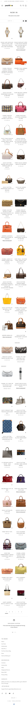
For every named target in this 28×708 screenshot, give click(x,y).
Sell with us (3, 648)
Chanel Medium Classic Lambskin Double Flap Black (20, 212)
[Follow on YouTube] (9, 693)
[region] (14, 624)
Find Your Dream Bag (6, 651)
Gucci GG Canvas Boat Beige (21, 188)
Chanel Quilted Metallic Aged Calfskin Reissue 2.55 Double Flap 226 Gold (7, 213)
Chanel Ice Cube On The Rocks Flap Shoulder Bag (7, 385)
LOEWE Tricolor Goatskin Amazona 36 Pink (20, 117)
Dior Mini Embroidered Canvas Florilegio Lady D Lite (7, 555)
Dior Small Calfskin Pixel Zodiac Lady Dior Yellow (21, 261)
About (2, 641)
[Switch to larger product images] (23, 20)
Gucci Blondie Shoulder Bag (21, 532)
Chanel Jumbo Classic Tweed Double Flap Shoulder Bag (21, 555)
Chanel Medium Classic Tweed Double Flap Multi (7, 117)
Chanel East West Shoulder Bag (7, 578)
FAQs (2, 667)
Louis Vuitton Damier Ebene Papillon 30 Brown (20, 283)
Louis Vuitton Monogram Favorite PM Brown (21, 237)
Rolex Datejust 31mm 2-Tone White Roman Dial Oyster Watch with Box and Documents (20, 45)
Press (2, 653)
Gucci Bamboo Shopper (21, 578)
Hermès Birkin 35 (7, 335)
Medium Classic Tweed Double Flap (7, 357)
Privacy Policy (4, 674)
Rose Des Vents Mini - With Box (21, 489)
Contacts (3, 662)
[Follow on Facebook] (2, 693)
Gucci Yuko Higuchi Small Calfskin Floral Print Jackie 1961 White (7, 140)
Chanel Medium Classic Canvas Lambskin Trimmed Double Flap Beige (7, 70)
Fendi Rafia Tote (7, 531)
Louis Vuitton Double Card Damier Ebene (21, 464)
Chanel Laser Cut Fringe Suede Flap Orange (7, 261)
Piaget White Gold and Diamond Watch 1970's (21, 385)
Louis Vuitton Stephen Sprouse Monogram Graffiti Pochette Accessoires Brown (7, 285)
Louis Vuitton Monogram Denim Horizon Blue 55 (7, 438)
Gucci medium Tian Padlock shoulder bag (7, 412)
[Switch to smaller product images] (26, 20)
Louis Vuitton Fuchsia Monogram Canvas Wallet (21, 604)
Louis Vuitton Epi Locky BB (7, 511)
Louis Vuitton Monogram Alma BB (21, 336)
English (13, 697)
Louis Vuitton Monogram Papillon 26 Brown (7, 94)
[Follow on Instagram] (6, 693)
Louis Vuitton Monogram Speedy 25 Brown (7, 189)
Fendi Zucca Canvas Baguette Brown (21, 163)
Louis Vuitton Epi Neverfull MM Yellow (7, 309)
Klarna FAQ (3, 672)
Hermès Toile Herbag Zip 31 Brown (20, 69)
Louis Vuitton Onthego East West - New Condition (20, 412)
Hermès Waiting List (5, 655)
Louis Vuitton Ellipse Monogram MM (20, 438)
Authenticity (4, 646)
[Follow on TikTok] (13, 693)
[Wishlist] (23, 5)
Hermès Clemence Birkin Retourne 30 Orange (7, 237)
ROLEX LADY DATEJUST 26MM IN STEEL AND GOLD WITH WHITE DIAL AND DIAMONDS (7, 44)
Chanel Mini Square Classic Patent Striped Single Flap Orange (21, 310)
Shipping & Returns (5, 670)
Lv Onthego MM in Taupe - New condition (7, 464)
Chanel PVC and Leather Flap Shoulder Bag (21, 358)
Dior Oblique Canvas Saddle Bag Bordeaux (20, 94)
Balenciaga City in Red (7, 489)
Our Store (3, 644)
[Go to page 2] (21, 611)
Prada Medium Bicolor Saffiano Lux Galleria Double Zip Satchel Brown (21, 140)
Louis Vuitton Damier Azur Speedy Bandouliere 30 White (7, 165)
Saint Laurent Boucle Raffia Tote (7, 603)
